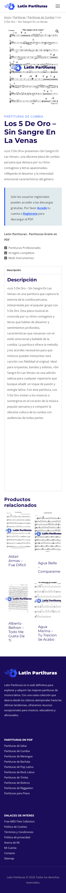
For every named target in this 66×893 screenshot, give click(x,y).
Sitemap (9, 858)
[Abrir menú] (58, 6)
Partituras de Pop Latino (18, 767)
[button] (57, 31)
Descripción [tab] (14, 270)
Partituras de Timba (16, 777)
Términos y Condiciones (18, 832)
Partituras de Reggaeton (18, 788)
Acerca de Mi (12, 842)
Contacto (9, 853)
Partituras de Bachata (17, 761)
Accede (42, 208)
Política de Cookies (15, 826)
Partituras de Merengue (18, 756)
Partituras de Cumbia (23, 116)
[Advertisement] (33, 456)
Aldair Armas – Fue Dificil (17, 560)
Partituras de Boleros (17, 782)
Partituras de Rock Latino (19, 772)
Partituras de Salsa (15, 745)
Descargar (19, 574)
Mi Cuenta (10, 848)
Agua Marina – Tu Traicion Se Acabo (47, 633)
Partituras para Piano (17, 793)
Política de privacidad (17, 837)
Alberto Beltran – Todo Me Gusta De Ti (16, 631)
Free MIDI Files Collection (19, 821)
